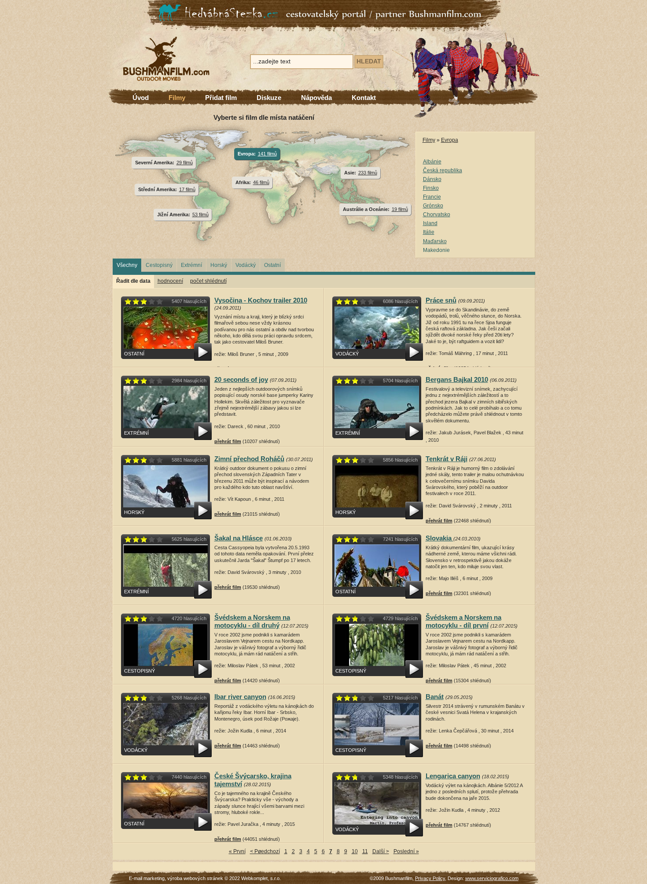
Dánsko (432, 179)
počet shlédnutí (208, 281)
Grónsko (433, 206)
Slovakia (439, 538)
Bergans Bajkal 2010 (457, 379)
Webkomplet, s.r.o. (261, 878)
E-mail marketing (147, 878)
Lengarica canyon (453, 776)
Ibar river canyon (240, 696)
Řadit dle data (133, 281)
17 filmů (187, 189)
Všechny (127, 265)
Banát (435, 696)
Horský (218, 265)
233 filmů (367, 172)
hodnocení (170, 281)
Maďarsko (435, 241)
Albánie (432, 162)
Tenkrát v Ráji (446, 458)
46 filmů (261, 182)
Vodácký (245, 265)
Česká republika (442, 170)
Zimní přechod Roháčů (249, 458)
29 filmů (184, 162)
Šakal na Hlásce (238, 538)
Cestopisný (159, 265)
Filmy (177, 97)
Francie (432, 197)
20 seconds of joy (241, 379)
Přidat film (221, 97)
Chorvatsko (436, 214)
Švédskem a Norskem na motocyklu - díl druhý (252, 621)
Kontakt (364, 97)
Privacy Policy (430, 878)
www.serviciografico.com (491, 878)
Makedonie (436, 250)
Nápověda (316, 97)
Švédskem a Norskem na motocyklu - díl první (463, 621)
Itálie (428, 232)
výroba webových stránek (195, 878)
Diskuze (269, 97)
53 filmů (200, 214)
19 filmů (400, 209)
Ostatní (272, 265)
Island (430, 223)
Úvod (140, 97)
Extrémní (191, 265)
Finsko (431, 188)
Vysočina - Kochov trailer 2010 (260, 300)
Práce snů (441, 300)
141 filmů (267, 153)
